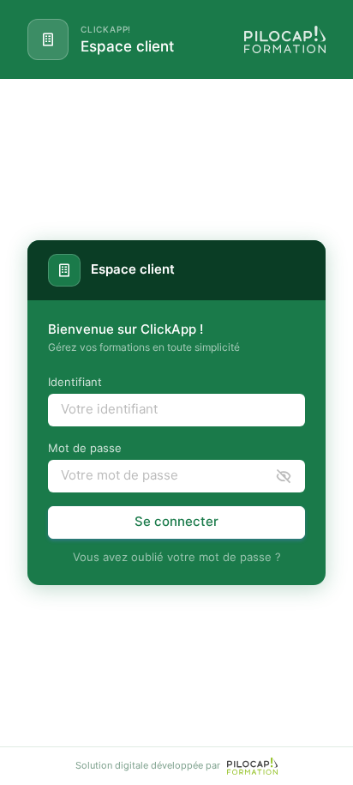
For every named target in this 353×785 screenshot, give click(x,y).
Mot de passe (85, 448)
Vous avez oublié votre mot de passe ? (177, 557)
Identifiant (75, 382)
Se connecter (176, 521)
